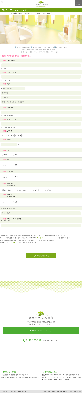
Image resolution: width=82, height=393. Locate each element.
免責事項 (5, 391)
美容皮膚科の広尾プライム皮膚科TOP (21, 13)
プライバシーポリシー (18, 391)
